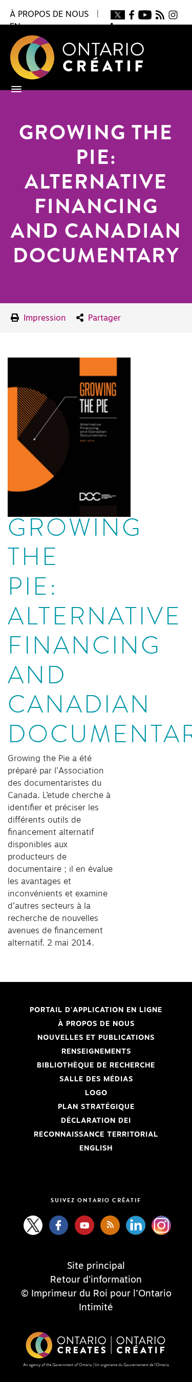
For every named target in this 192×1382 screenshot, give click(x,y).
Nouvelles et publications (96, 1037)
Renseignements (96, 1051)
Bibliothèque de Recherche (81, 1065)
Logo (96, 1093)
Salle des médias (96, 1079)
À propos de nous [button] (49, 14)
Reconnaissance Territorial (83, 1134)
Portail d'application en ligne (85, 1010)
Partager (103, 318)
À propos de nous (96, 1024)
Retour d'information (96, 1280)
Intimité (96, 1307)
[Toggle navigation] (11, 89)
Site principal (96, 1266)
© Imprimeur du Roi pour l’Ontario (96, 1294)
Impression (43, 318)
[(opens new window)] (117, 14)
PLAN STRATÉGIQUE (96, 1107)
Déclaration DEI (69, 1120)
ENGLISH (96, 1148)
